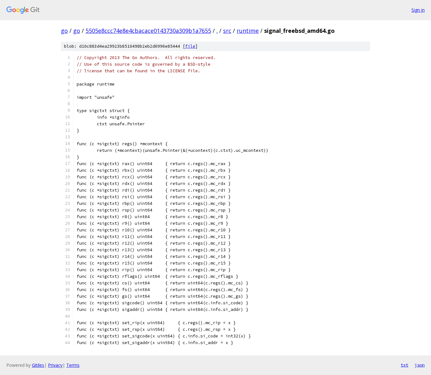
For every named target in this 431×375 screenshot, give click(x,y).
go (64, 30)
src (227, 30)
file (190, 46)
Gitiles (38, 365)
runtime (248, 30)
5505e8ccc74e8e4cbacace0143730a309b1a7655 (148, 30)
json (420, 365)
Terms (73, 365)
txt (404, 365)
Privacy (55, 365)
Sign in (418, 10)
